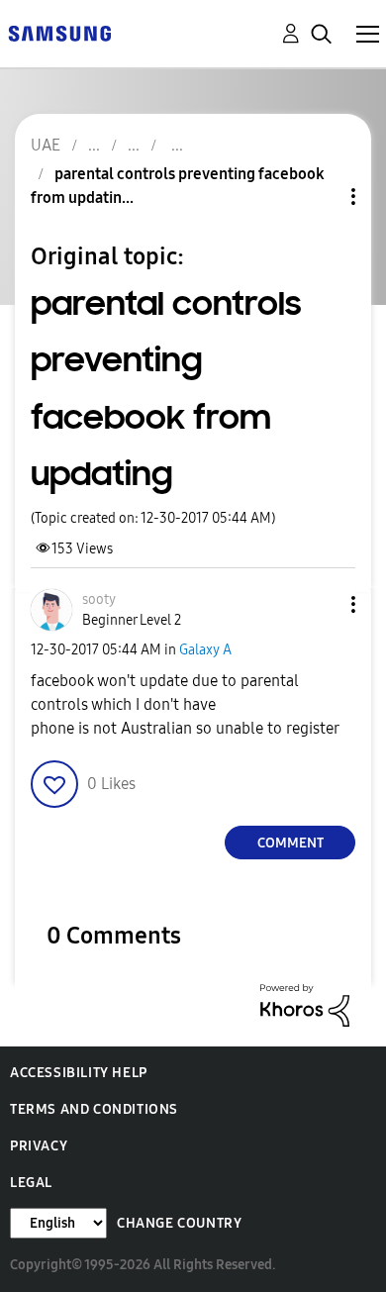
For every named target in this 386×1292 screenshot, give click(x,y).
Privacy (38, 1146)
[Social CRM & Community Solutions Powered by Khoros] (304, 1004)
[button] (320, 604)
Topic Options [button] (319, 196)
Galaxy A (205, 650)
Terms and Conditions (94, 1109)
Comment (290, 843)
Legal (31, 1182)
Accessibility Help (78, 1072)
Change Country (179, 1223)
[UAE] (59, 32)
